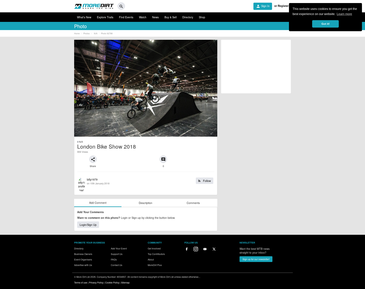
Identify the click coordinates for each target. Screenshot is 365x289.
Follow (206, 181)
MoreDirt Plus (155, 265)
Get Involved (154, 248)
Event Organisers (83, 259)
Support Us (116, 254)
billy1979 (149, 181)
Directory (187, 17)
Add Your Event (119, 248)
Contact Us (116, 265)
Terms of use (80, 282)
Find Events (126, 17)
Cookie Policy (112, 282)
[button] (93, 159)
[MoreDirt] (94, 6)
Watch (142, 17)
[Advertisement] (256, 66)
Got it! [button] (325, 23)
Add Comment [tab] (97, 203)
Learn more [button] (344, 14)
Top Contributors (156, 254)
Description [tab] (145, 203)
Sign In (263, 6)
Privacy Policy (96, 282)
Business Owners (83, 254)
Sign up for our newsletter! (256, 259)
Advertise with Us (83, 265)
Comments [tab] (193, 203)
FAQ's (114, 259)
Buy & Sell (170, 17)
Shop (202, 17)
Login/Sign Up (88, 225)
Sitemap (125, 282)
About (151, 259)
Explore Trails (105, 17)
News (155, 17)
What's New (84, 17)
